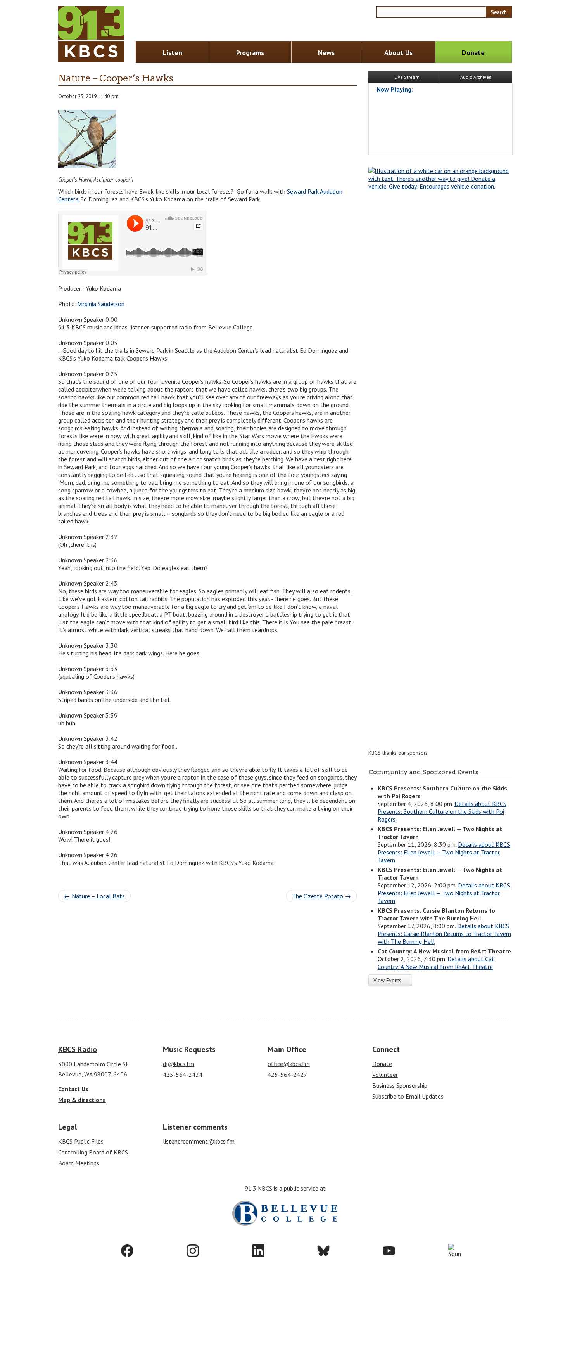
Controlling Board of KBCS (93, 1152)
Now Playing (394, 89)
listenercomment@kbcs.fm (199, 1141)
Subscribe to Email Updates (408, 1096)
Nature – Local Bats (94, 896)
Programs (250, 52)
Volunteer (385, 1074)
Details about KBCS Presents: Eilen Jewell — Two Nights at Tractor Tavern (444, 852)
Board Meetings (78, 1163)
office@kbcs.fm (289, 1064)
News (326, 52)
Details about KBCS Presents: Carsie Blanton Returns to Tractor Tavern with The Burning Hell (444, 933)
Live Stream (406, 77)
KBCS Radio (77, 1049)
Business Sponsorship (399, 1085)
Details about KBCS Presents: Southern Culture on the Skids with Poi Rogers (442, 811)
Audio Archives (475, 77)
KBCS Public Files (81, 1141)
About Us (398, 52)
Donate (473, 52)
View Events (388, 980)
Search (499, 12)
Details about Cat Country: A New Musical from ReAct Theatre (436, 963)
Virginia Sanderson (101, 304)
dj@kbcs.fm (178, 1064)
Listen (172, 52)
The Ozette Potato (321, 896)
